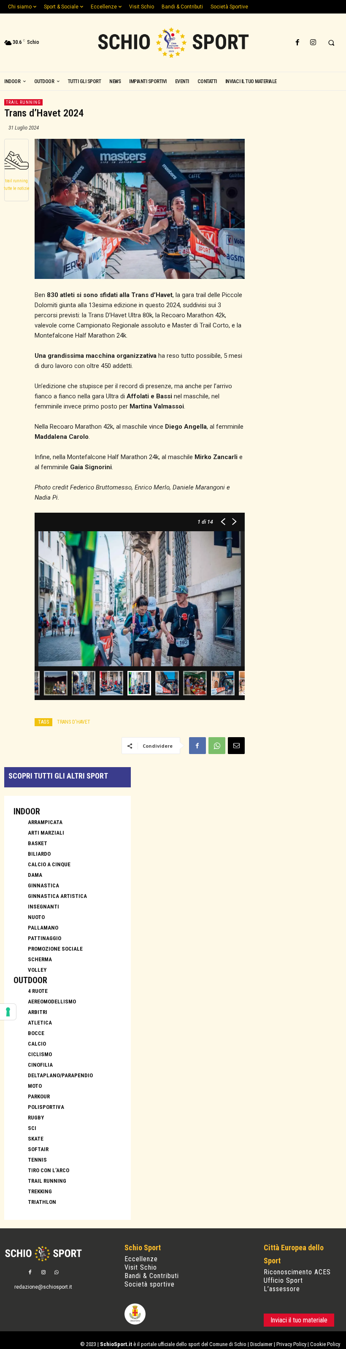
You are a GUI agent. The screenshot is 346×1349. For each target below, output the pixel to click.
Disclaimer (261, 1344)
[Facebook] (297, 43)
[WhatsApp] (216, 745)
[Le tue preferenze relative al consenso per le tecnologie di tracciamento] (8, 1012)
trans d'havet (73, 722)
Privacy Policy (291, 1344)
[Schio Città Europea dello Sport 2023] (172, 42)
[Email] (236, 745)
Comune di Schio (227, 1344)
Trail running (23, 102)
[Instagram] (313, 43)
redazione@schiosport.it (43, 1287)
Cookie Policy (325, 1344)
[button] (331, 43)
